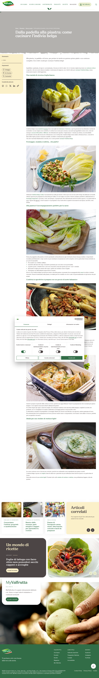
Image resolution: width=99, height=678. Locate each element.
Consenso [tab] (26, 324)
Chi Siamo (57, 652)
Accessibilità (71, 660)
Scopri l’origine (35, 4)
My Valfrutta (57, 663)
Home (16, 28)
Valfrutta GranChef (73, 652)
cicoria (46, 129)
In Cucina (8, 73)
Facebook (87, 652)
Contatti (70, 657)
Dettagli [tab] (49, 324)
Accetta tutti (71, 358)
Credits (95, 670)
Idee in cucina (29, 28)
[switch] (41, 351)
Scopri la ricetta (12, 570)
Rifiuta (27, 358)
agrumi (38, 200)
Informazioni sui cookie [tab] (72, 324)
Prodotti (56, 655)
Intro (4, 60)
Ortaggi (7, 69)
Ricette (65, 4)
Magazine (73, 4)
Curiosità (8, 76)
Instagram (88, 655)
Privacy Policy (88, 670)
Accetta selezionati (49, 358)
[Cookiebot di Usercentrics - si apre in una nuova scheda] (76, 319)
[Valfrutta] (8, 3)
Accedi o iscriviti (12, 599)
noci (27, 200)
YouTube (87, 657)
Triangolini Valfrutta (73, 655)
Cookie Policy (78, 670)
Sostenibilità (47, 4)
